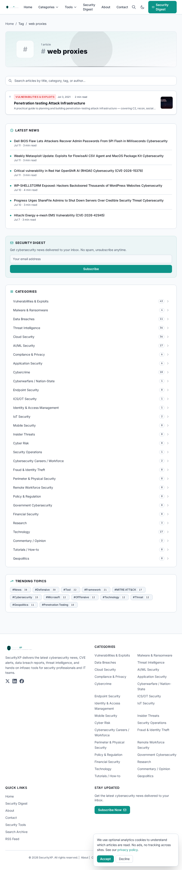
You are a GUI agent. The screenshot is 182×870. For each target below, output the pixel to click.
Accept (105, 859)
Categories (46, 7)
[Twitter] (7, 681)
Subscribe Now (110, 810)
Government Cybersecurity (156, 754)
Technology (103, 769)
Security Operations (151, 723)
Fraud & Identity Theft (153, 730)
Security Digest (89, 7)
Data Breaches (105, 662)
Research (144, 762)
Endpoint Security (107, 696)
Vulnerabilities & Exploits (112, 655)
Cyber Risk (102, 723)
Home (28, 7)
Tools (69, 7)
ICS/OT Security (149, 696)
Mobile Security (106, 715)
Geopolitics (145, 776)
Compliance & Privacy (110, 676)
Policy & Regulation (108, 754)
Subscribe (91, 269)
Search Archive (16, 832)
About (105, 7)
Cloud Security (105, 669)
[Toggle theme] (142, 7)
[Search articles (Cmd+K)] (134, 7)
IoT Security (146, 703)
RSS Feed (12, 839)
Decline (124, 859)
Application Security (152, 676)
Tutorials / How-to (107, 776)
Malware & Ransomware (154, 655)
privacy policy (127, 850)
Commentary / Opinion (153, 769)
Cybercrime (103, 684)
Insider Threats (148, 715)
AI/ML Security (148, 669)
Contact (122, 7)
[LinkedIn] (14, 681)
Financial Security (107, 762)
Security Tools (15, 825)
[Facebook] (22, 681)
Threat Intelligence (150, 662)
